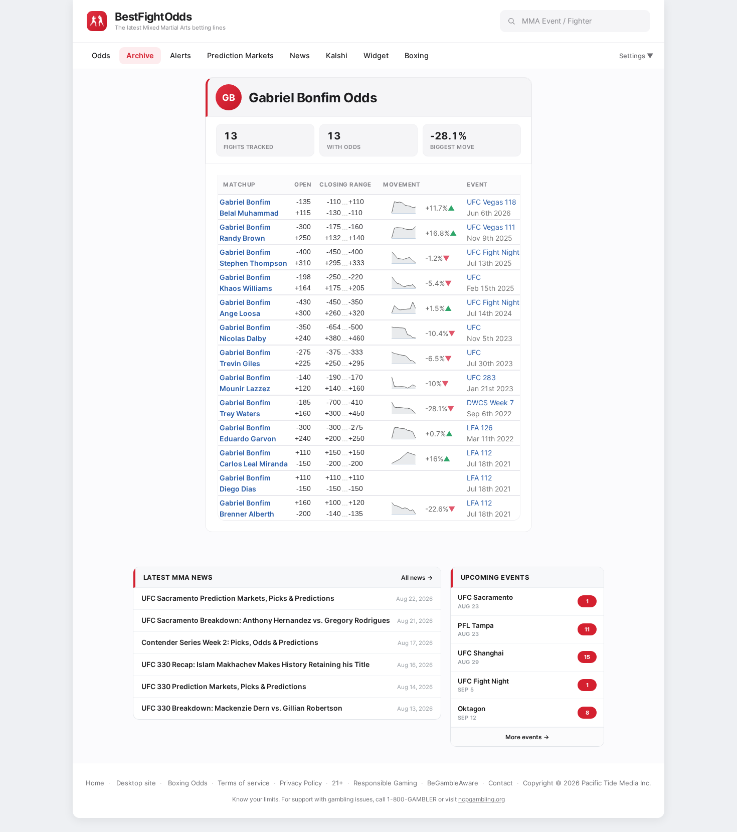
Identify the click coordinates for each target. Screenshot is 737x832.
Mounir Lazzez (245, 388)
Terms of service (244, 783)
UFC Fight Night (493, 252)
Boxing (417, 55)
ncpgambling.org (481, 799)
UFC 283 (481, 377)
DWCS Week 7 (490, 402)
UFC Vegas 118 (491, 202)
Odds (101, 55)
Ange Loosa (240, 313)
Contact (500, 783)
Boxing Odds (188, 783)
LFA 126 (480, 427)
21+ (337, 783)
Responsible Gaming (385, 783)
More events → (527, 737)
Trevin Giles (240, 363)
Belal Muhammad (249, 213)
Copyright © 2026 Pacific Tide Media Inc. (587, 783)
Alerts (180, 55)
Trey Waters (240, 413)
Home (95, 783)
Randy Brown (242, 238)
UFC (474, 277)
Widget (376, 55)
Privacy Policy (301, 783)
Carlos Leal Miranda (254, 463)
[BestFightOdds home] (97, 21)
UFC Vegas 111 (491, 227)
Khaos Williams (246, 288)
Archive (140, 55)
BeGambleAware (452, 783)
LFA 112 (479, 452)
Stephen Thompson (253, 263)
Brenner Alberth (247, 514)
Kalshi (336, 55)
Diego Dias (238, 488)
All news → (417, 577)
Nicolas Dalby (243, 338)
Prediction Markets (240, 55)
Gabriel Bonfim (245, 202)
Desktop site (136, 783)
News (300, 55)
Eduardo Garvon (248, 438)
